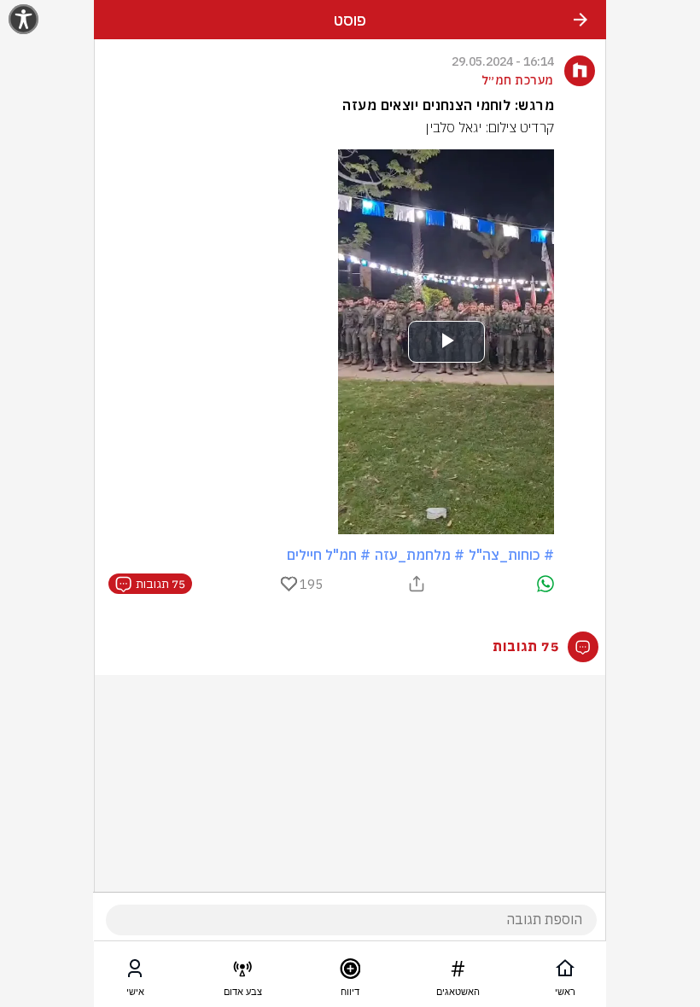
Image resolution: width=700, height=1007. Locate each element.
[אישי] (135, 972)
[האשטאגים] (457, 972)
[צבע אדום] (242, 972)
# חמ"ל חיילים (328, 555)
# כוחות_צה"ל (511, 555)
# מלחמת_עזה (419, 555)
